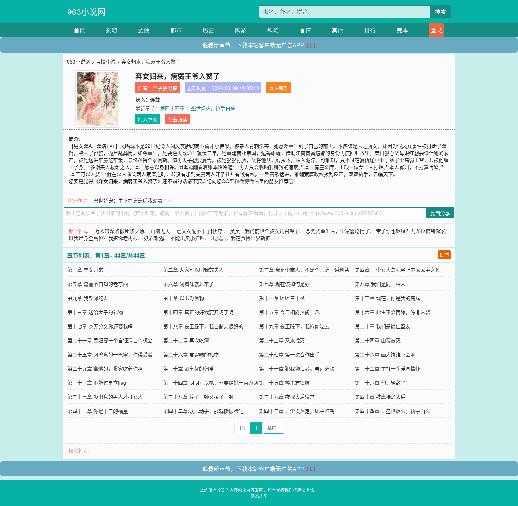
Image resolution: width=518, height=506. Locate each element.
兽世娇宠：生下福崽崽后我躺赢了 (130, 200)
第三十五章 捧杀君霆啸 (284, 382)
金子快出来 (165, 87)
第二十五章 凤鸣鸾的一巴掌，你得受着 (110, 354)
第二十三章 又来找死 (282, 340)
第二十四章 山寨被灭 (378, 340)
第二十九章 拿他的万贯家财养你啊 (105, 368)
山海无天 (160, 230)
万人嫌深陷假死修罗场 (119, 230)
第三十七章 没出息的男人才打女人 (105, 396)
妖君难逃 (154, 237)
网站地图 (259, 496)
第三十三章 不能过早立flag (96, 382)
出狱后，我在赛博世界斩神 (240, 237)
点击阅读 (177, 119)
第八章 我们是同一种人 (380, 283)
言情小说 (106, 61)
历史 (208, 30)
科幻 (273, 30)
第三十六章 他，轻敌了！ (383, 382)
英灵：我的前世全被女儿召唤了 (264, 230)
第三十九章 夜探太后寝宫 (287, 396)
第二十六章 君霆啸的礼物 (191, 354)
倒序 (444, 254)
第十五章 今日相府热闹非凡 (289, 311)
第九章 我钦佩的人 (87, 297)
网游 (240, 30)
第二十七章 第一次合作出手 (289, 354)
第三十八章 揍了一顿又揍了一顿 (198, 396)
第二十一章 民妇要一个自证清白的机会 (110, 340)
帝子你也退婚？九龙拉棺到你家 (410, 230)
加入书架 (148, 119)
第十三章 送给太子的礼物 (95, 311)
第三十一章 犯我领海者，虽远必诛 (296, 368)
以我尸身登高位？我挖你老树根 (103, 237)
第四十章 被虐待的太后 (380, 396)
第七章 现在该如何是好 (284, 283)
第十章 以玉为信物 (183, 297)
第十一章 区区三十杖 (282, 297)
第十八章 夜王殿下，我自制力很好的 (203, 326)
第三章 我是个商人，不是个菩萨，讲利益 (304, 269)
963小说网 (86, 11)
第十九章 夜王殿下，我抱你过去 (294, 326)
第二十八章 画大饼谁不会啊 (385, 354)
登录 (436, 30)
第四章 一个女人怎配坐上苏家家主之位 (397, 269)
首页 (79, 30)
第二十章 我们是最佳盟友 (383, 326)
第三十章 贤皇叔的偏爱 (188, 368)
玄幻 (111, 30)
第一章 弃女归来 (85, 269)
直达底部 (279, 87)
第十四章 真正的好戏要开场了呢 (198, 311)
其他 (337, 30)
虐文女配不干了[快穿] (200, 230)
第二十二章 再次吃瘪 (186, 340)
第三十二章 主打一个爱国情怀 (387, 368)
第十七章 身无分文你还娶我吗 (100, 326)
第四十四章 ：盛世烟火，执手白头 (197, 108)
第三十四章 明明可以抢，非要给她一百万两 (210, 382)
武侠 (143, 30)
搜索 (440, 11)
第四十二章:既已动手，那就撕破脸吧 (203, 410)
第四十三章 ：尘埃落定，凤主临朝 (296, 410)
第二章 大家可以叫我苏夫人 (193, 269)
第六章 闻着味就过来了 (188, 283)
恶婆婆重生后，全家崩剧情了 (338, 230)
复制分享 (440, 212)
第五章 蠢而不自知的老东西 (97, 283)
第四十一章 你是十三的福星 (97, 410)
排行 (370, 30)
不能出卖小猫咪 (187, 237)
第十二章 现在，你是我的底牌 (387, 297)
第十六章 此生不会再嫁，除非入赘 (392, 311)
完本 (402, 30)
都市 (176, 30)
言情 (305, 30)
